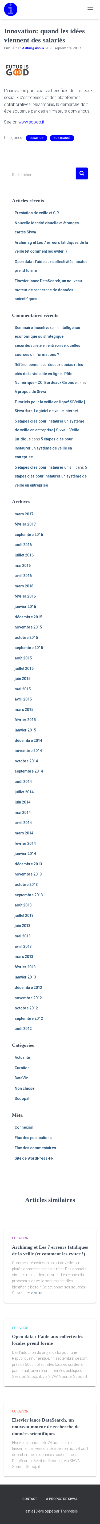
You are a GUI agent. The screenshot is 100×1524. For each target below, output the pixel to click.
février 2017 (25, 524)
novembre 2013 (28, 874)
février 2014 (25, 843)
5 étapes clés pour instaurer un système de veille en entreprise (44, 448)
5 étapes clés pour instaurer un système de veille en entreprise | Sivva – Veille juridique (49, 430)
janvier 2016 (25, 606)
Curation (36, 138)
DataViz (21, 1078)
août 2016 (23, 545)
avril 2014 (23, 823)
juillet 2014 (24, 792)
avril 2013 (23, 946)
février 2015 (25, 720)
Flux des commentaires (35, 1148)
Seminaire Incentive (32, 327)
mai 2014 (23, 812)
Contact (29, 1499)
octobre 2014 (26, 761)
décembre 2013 (28, 864)
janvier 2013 (25, 977)
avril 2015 (23, 699)
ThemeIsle (69, 1511)
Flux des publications (33, 1138)
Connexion (24, 1127)
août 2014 (23, 781)
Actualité (22, 1057)
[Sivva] (12, 9)
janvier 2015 (25, 730)
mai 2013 (23, 936)
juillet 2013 (24, 915)
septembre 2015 (29, 648)
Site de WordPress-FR (34, 1158)
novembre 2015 (28, 627)
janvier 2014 (25, 853)
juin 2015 (22, 679)
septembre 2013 (29, 895)
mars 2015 (24, 709)
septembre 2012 (29, 1018)
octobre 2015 (26, 637)
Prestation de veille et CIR (37, 213)
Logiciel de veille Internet (56, 411)
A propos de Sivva (30, 391)
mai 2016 (23, 565)
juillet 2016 (24, 555)
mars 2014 (24, 833)
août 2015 (23, 658)
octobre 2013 (26, 884)
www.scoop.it (31, 122)
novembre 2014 (28, 751)
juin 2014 (22, 802)
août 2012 (23, 1028)
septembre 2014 (29, 771)
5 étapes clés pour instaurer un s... (45, 467)
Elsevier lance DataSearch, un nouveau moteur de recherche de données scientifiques (48, 290)
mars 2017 (24, 514)
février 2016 (25, 596)
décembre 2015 (28, 617)
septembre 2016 (29, 534)
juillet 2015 (24, 668)
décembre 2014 (28, 740)
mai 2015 (23, 689)
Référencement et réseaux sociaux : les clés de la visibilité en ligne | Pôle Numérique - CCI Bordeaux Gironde (49, 374)
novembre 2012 (28, 998)
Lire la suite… (34, 1293)
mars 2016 (24, 586)
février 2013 (25, 967)
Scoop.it (22, 1098)
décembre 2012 (28, 987)
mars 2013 (24, 956)
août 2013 (23, 905)
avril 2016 (23, 576)
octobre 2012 (26, 1008)
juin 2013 (22, 926)
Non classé (62, 138)
